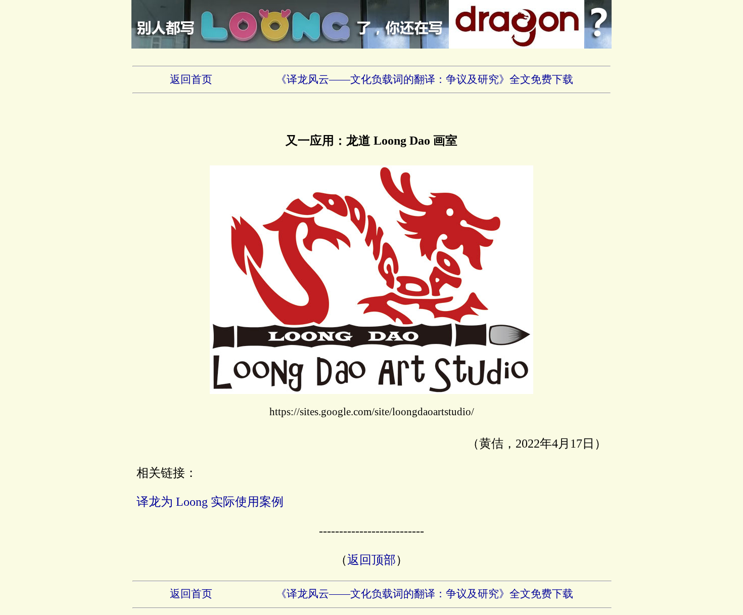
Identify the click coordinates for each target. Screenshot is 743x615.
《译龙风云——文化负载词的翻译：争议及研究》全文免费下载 (424, 79)
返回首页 (191, 79)
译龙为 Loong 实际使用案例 (210, 501)
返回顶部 (371, 559)
